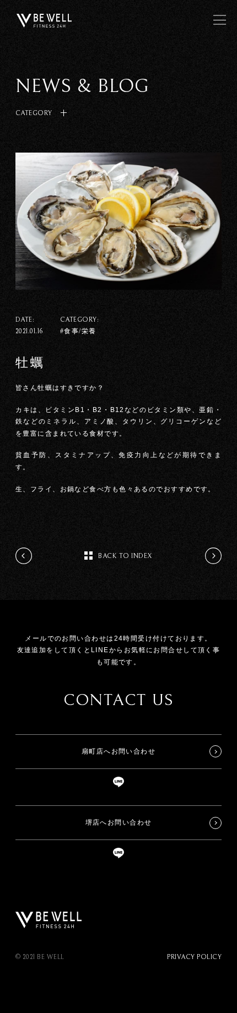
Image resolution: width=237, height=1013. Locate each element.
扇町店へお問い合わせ (118, 751)
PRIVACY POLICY (194, 957)
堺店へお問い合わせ (118, 822)
